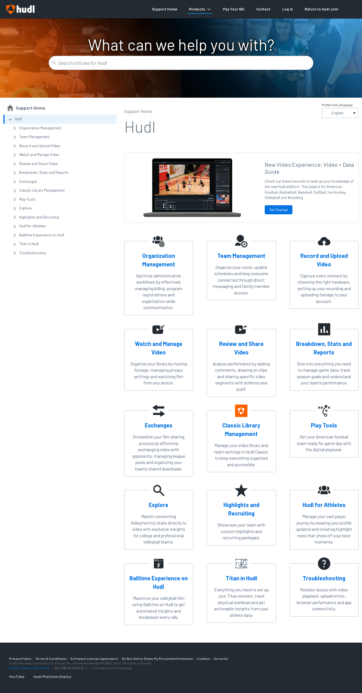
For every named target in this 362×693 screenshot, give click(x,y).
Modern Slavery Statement (29, 668)
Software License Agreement (94, 658)
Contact (263, 9)
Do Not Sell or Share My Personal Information (157, 658)
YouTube (16, 676)
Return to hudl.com (321, 9)
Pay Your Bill (233, 9)
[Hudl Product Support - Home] (20, 9)
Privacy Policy (20, 658)
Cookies (203, 658)
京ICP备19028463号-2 (71, 668)
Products (197, 9)
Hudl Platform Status (52, 676)
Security (221, 658)
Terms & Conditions (50, 658)
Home (172, 9)
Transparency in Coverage (112, 668)
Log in (287, 9)
